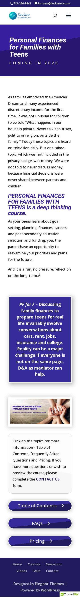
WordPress (50, 590)
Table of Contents (37, 506)
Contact (52, 571)
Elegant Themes (49, 583)
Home (17, 564)
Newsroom (54, 564)
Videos (22, 571)
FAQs (37, 523)
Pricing (37, 541)
